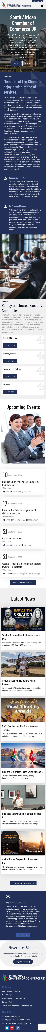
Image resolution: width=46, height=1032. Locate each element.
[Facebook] (18, 1028)
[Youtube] (12, 1028)
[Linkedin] (7, 1028)
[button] (42, 6)
